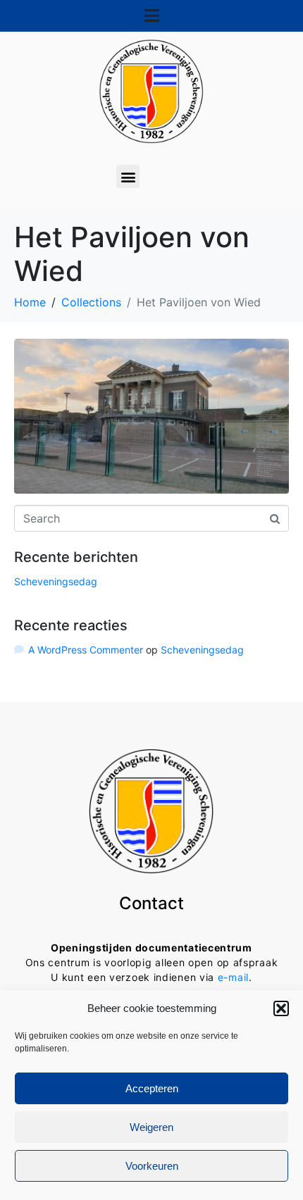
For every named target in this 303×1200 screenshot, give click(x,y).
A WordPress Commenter (85, 650)
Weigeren (151, 1127)
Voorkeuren (151, 1166)
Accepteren (151, 1088)
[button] (281, 1008)
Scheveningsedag (55, 581)
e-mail (233, 977)
